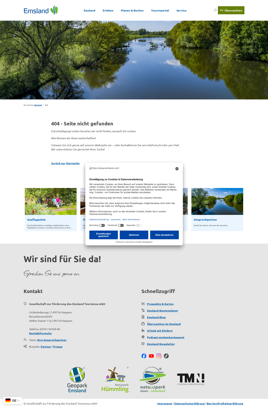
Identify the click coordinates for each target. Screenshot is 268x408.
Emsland (89, 10)
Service (181, 10)
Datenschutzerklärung (189, 403)
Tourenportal (160, 10)
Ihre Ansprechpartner (52, 340)
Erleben (108, 10)
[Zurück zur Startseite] (41, 10)
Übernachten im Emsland (164, 324)
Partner (46, 346)
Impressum (164, 403)
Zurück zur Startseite (65, 163)
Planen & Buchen (132, 10)
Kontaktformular (40, 333)
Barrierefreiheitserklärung (225, 403)
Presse (58, 346)
